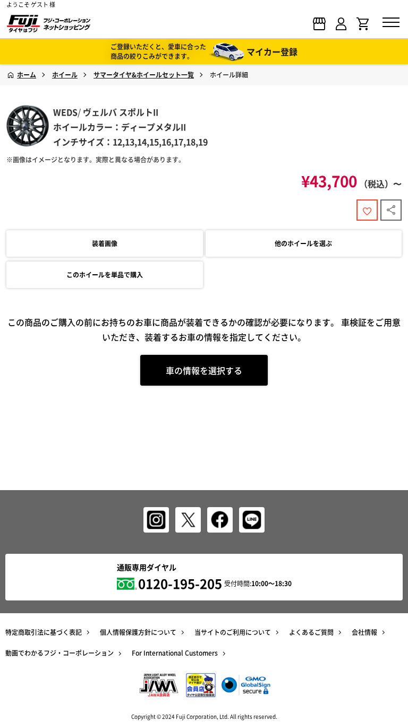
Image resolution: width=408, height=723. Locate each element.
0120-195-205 (180, 583)
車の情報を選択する (204, 370)
